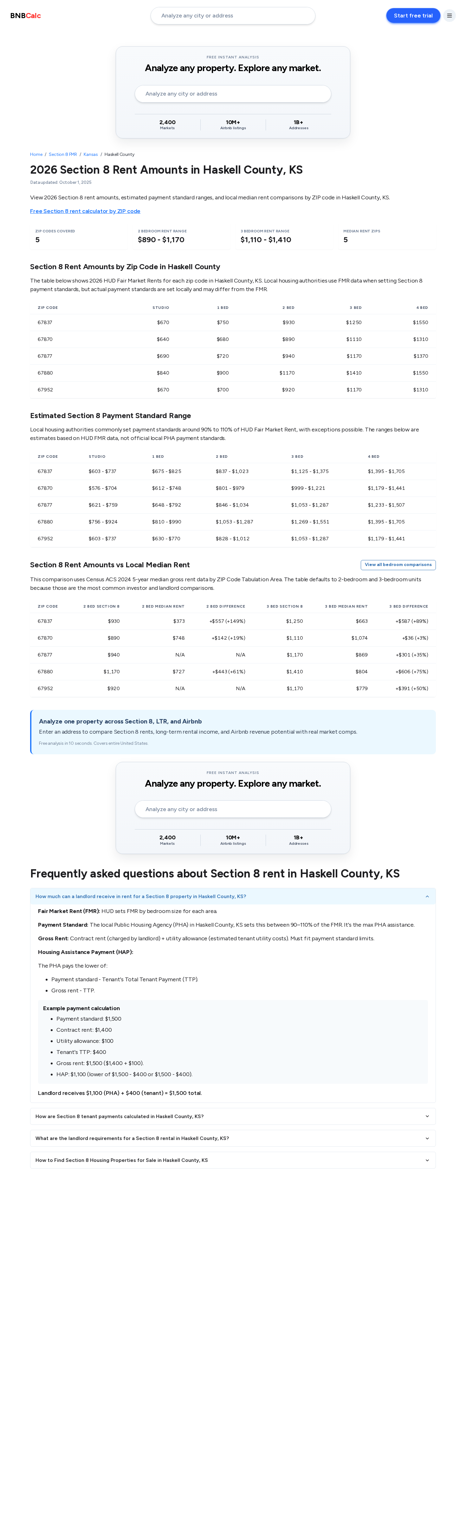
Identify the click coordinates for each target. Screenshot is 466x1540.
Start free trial (413, 15)
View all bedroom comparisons (398, 564)
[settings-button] (449, 15)
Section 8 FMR (63, 154)
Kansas (91, 154)
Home (36, 154)
